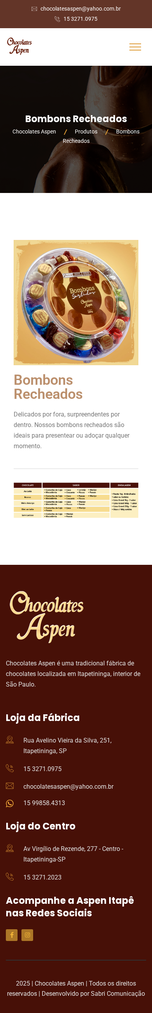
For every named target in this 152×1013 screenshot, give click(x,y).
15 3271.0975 (80, 19)
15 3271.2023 (42, 877)
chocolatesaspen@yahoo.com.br (81, 8)
